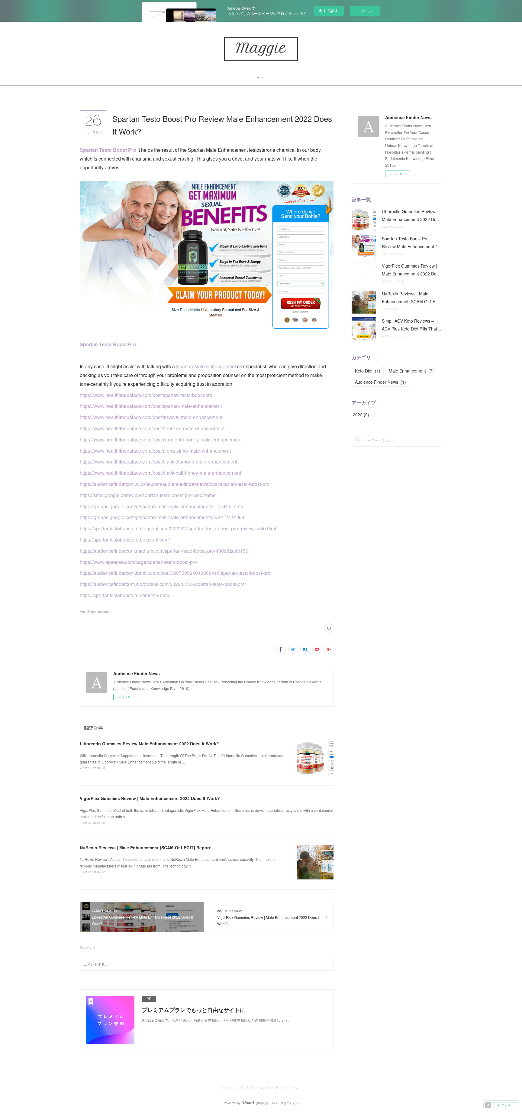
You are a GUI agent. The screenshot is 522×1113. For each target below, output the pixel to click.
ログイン (365, 11)
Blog (261, 77)
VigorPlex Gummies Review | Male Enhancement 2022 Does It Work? (150, 798)
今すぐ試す (328, 10)
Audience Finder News (380, 382)
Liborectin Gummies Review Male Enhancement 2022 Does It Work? (149, 743)
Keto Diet (367, 371)
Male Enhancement (411, 371)
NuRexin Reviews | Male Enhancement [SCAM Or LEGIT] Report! (146, 848)
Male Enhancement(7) (95, 612)
